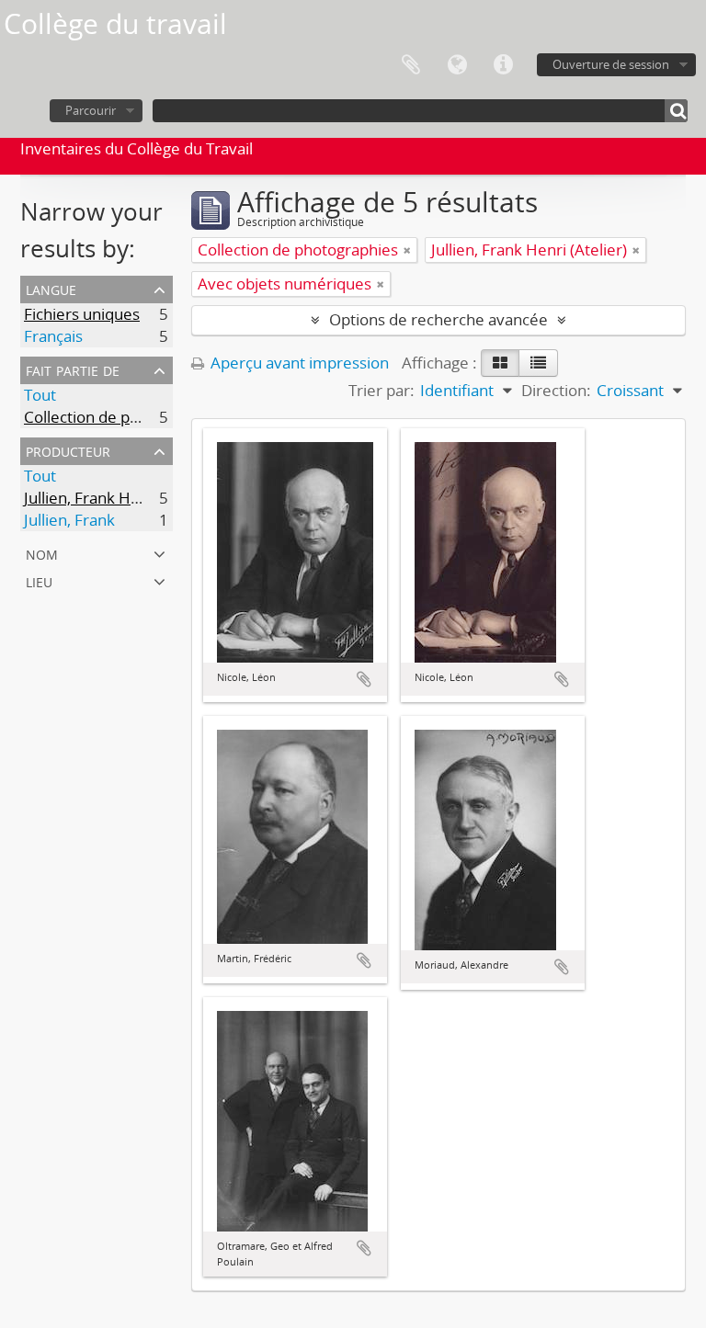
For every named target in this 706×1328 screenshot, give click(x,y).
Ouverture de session (610, 64)
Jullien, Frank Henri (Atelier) (122, 497)
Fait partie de (73, 369)
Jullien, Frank (69, 519)
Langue (457, 65)
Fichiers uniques (82, 313)
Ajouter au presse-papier (364, 679)
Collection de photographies (124, 416)
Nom (42, 552)
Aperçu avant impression (298, 362)
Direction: (556, 390)
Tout (40, 394)
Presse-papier (411, 65)
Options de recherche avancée (438, 319)
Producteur (68, 449)
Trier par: (381, 390)
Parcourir (90, 110)
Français (53, 335)
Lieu (39, 580)
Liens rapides (503, 65)
